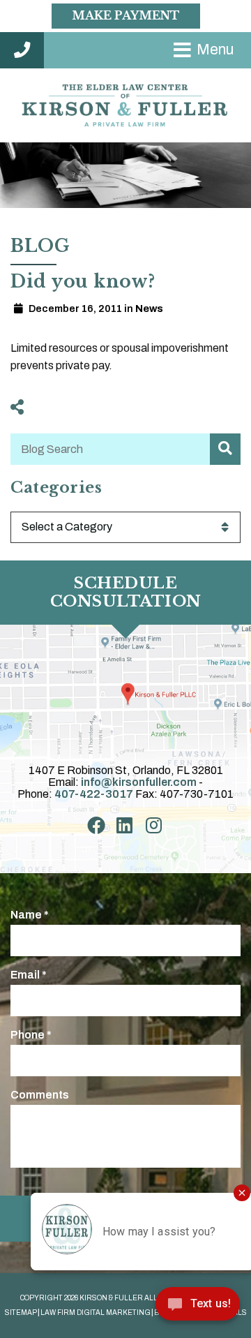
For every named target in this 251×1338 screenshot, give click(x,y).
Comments (39, 1095)
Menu (215, 49)
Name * (29, 915)
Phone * (31, 1035)
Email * (28, 975)
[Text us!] (197, 1308)
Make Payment (126, 15)
